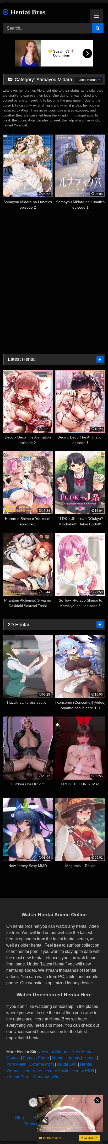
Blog (19, 1117)
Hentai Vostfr (56, 1070)
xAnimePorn (17, 1077)
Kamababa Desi (48, 1077)
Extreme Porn (41, 1064)
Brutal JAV (67, 1064)
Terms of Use (36, 1124)
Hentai (58, 1058)
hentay (74, 1058)
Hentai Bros (26, 12)
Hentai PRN (83, 1070)
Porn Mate (15, 1064)
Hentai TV (32, 1070)
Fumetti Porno (36, 1058)
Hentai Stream (55, 1051)
